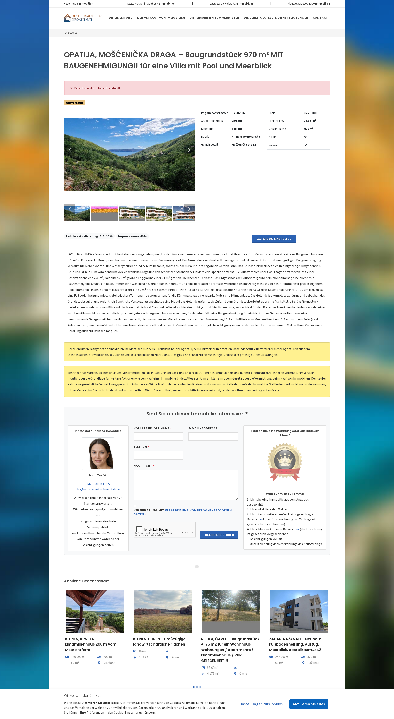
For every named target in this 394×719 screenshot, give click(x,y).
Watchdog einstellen (274, 239)
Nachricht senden (219, 535)
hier (260, 519)
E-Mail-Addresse (204, 428)
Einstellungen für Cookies (261, 703)
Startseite (71, 32)
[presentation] (60, 635)
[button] (194, 687)
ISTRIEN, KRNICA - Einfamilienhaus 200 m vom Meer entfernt (91, 644)
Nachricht (144, 466)
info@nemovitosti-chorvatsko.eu (97, 489)
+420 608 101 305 (98, 484)
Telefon (141, 447)
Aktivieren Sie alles (309, 703)
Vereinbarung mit (183, 512)
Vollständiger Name (152, 428)
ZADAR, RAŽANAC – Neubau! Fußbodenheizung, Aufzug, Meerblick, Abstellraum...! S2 (295, 644)
